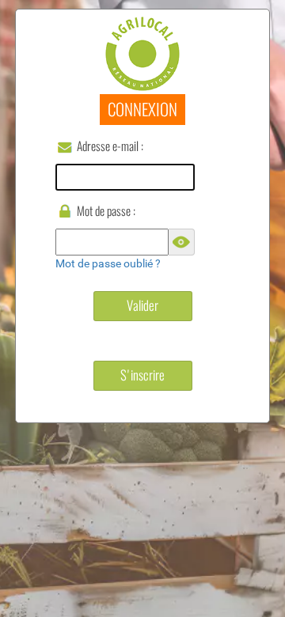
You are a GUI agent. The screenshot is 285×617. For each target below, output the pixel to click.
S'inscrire (142, 375)
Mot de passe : (106, 211)
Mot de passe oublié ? (108, 263)
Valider (142, 305)
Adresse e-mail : (110, 146)
